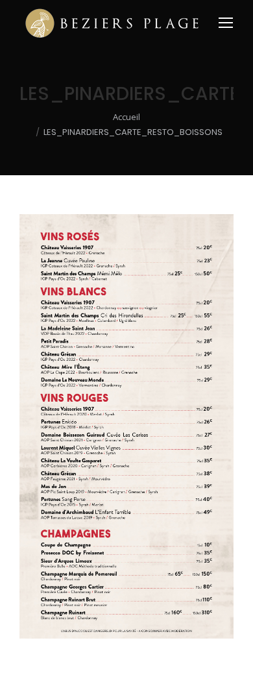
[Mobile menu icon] (226, 23)
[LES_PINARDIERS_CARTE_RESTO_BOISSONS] (126, 426)
